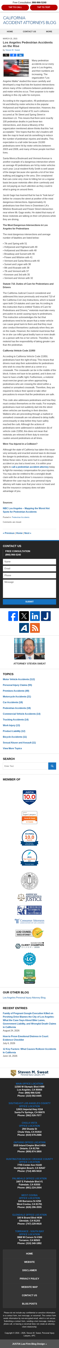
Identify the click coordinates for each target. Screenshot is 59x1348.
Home (10, 31)
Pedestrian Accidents (21, 517)
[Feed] (35, 628)
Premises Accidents (16, 691)
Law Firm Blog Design (28, 1344)
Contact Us (29, 31)
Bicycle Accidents (15, 737)
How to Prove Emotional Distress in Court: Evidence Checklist (26, 1038)
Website (29, 1262)
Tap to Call (15, 7)
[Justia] (45, 616)
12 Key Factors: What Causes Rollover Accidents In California (29, 1051)
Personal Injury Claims (17, 685)
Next (27, 533)
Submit (29, 601)
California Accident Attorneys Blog (29, 20)
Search (52, 766)
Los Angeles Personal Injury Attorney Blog (24, 997)
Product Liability (14, 731)
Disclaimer (29, 1270)
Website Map (29, 1287)
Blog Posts (29, 1304)
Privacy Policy (29, 1278)
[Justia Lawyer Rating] (29, 797)
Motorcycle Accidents (17, 696)
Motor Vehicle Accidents (19, 679)
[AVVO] (24, 628)
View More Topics (12, 748)
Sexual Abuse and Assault (19, 742)
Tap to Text (43, 7)
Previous (8, 533)
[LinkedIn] (35, 616)
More (49, 31)
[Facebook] (13, 616)
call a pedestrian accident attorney (30, 467)
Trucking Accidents (15, 719)
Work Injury (11, 725)
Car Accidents (13, 702)
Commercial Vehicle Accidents (21, 714)
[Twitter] (24, 616)
